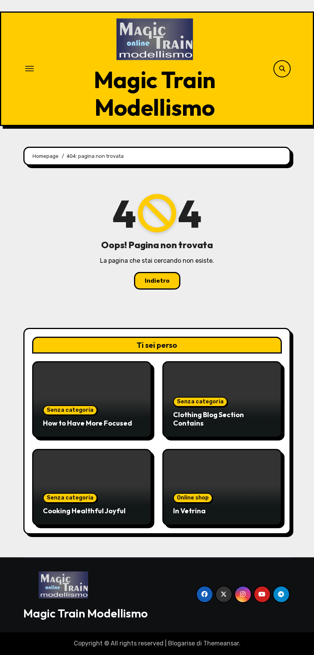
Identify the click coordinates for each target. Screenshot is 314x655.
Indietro (157, 280)
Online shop (193, 498)
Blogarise (181, 643)
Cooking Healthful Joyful (84, 510)
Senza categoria (70, 410)
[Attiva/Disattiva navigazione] (29, 68)
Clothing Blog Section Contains (208, 418)
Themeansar (221, 643)
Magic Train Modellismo (155, 93)
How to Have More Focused (87, 423)
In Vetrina (189, 510)
